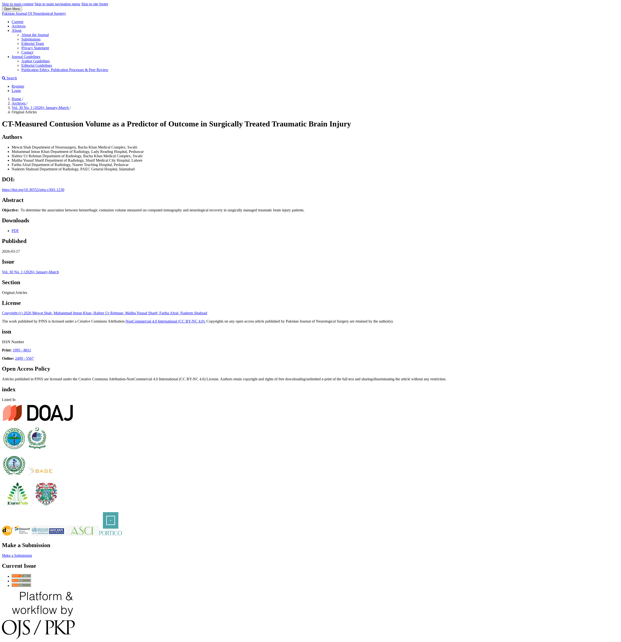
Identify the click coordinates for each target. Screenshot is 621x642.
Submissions (31, 39)
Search (11, 78)
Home (17, 99)
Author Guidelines (35, 61)
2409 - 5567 (24, 358)
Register (18, 86)
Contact (27, 52)
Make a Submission (17, 555)
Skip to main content (17, 4)
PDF (15, 231)
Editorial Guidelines (36, 65)
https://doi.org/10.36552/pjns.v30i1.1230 (33, 190)
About (16, 30)
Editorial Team (32, 44)
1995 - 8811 (22, 350)
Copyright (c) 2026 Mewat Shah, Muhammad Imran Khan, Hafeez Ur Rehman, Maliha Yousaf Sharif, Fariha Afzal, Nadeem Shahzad (104, 313)
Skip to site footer (94, 4)
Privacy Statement (35, 48)
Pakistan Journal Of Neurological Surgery (34, 13)
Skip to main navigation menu (57, 4)
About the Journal (35, 35)
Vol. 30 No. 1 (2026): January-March (41, 108)
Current (17, 22)
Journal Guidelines (26, 57)
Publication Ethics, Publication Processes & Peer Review (64, 70)
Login (16, 91)
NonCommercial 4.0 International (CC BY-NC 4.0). (165, 321)
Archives (18, 26)
